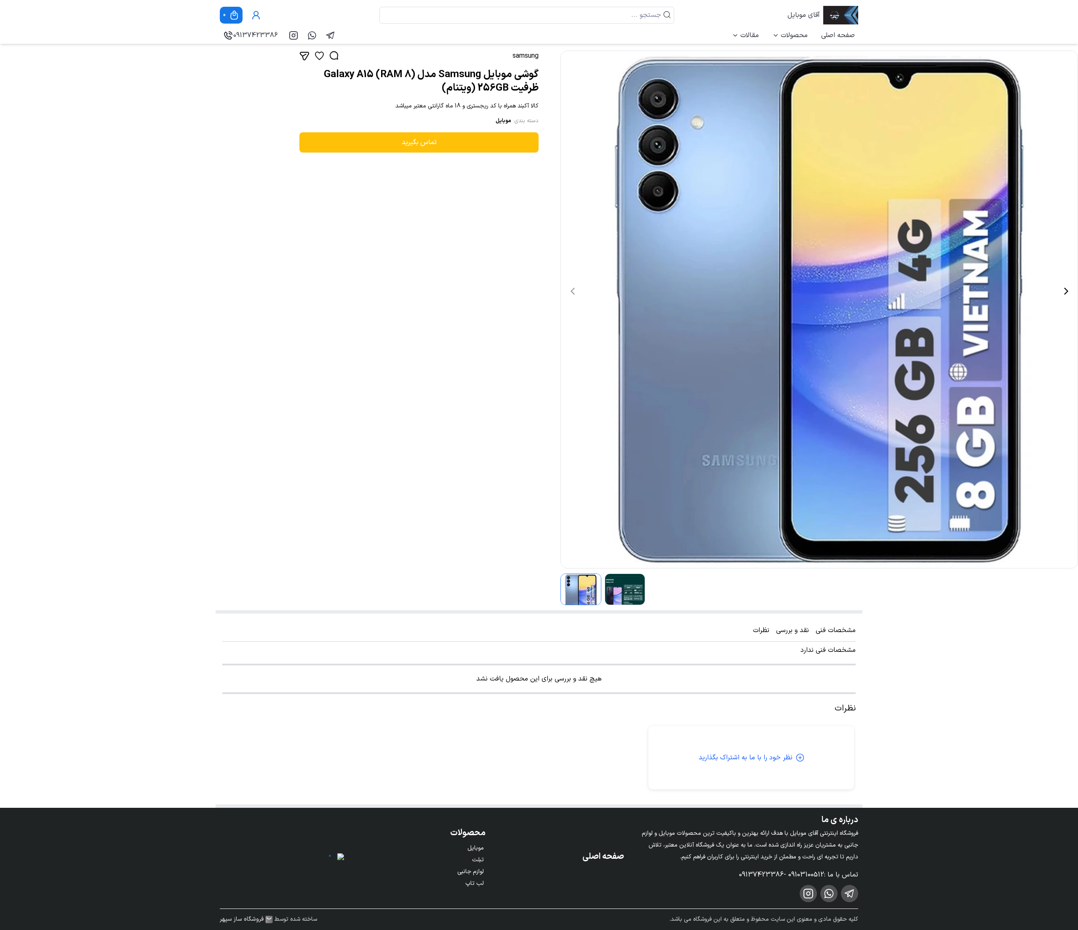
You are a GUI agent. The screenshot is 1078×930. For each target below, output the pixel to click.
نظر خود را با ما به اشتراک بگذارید (745, 758)
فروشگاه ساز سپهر (242, 919)
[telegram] (330, 35)
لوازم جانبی (470, 871)
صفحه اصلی (838, 35)
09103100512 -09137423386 (781, 875)
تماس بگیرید (419, 142)
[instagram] (293, 35)
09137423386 (255, 35)
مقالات (749, 35)
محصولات (794, 35)
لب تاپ (474, 883)
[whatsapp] (312, 35)
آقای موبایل (803, 15)
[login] (256, 15)
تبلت (478, 859)
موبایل (503, 121)
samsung (525, 56)
